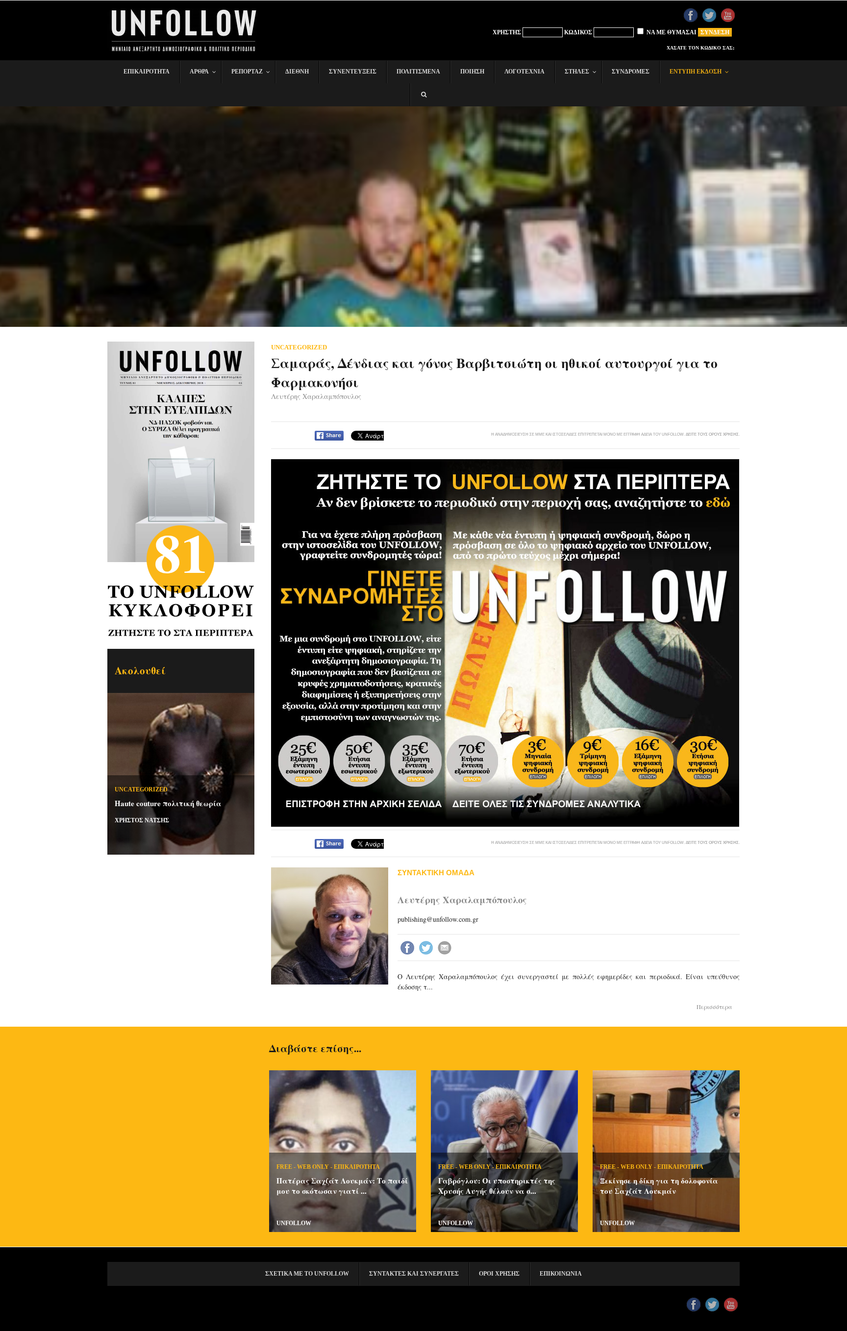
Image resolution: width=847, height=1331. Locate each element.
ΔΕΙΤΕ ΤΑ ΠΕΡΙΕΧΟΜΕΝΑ (183, 462)
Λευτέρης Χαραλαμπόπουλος (316, 396)
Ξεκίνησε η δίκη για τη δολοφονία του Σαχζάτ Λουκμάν (659, 1185)
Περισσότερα (714, 1007)
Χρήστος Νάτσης (142, 820)
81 (181, 552)
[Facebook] (408, 949)
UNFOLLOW (293, 1223)
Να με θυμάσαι (671, 32)
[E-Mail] (445, 949)
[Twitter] (427, 949)
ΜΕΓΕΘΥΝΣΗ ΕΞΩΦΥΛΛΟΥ (183, 398)
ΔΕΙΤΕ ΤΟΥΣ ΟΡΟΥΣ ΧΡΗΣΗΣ (712, 434)
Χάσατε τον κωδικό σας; (700, 47)
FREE (284, 1166)
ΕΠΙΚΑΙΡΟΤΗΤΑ (357, 1166)
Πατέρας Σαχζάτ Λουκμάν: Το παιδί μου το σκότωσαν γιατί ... (342, 1185)
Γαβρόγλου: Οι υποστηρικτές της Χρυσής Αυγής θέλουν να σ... (496, 1185)
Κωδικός (578, 32)
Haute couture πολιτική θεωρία (168, 803)
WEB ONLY (313, 1166)
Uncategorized (141, 789)
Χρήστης (507, 32)
